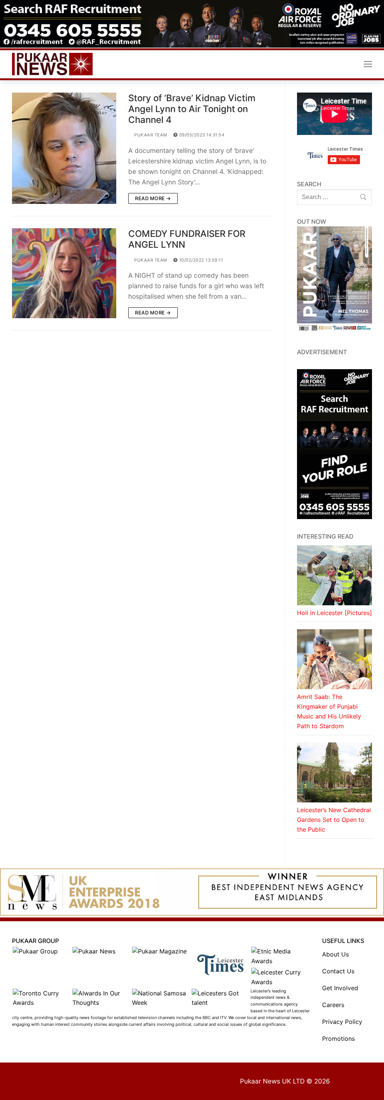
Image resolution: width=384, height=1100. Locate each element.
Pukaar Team (150, 135)
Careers (333, 1005)
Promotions (338, 1038)
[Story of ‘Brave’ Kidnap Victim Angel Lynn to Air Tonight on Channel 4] (64, 148)
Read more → (153, 198)
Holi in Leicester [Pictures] (334, 613)
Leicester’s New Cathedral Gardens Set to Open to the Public (334, 819)
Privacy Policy (342, 1021)
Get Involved (340, 988)
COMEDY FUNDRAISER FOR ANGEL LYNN (186, 239)
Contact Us (338, 971)
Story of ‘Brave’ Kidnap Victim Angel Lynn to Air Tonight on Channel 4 (191, 109)
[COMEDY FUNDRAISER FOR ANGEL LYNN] (64, 273)
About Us (335, 954)
